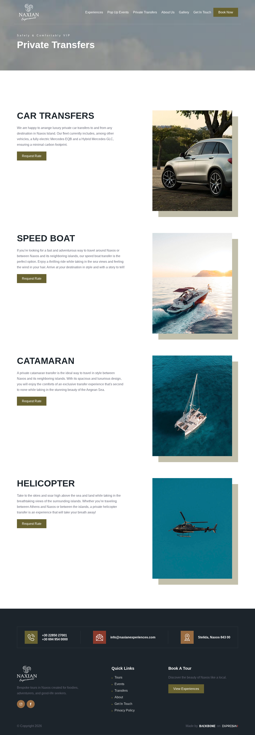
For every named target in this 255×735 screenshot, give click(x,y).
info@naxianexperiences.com (132, 637)
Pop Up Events (118, 12)
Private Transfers (145, 12)
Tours (118, 677)
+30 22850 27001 (54, 635)
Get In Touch (202, 12)
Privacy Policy (125, 710)
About (119, 697)
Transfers (121, 690)
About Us (168, 12)
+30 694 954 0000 (55, 639)
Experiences (94, 12)
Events (119, 684)
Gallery (184, 12)
